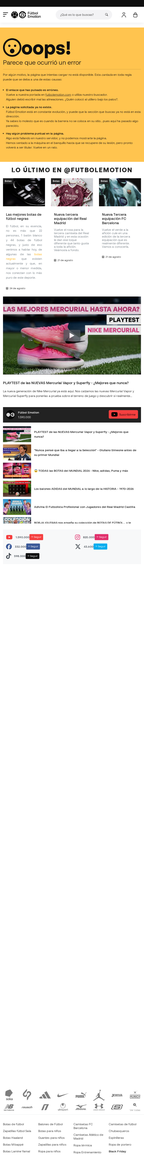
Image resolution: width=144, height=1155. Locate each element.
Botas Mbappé (13, 1144)
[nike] (63, 1094)
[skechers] (117, 1106)
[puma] (81, 1094)
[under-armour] (99, 1106)
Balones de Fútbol (50, 1124)
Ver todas (135, 1110)
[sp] (27, 1094)
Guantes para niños (51, 1137)
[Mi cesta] (135, 14)
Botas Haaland (13, 1137)
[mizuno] (81, 1106)
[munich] (135, 1094)
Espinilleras (116, 1137)
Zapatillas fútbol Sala (17, 1131)
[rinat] (45, 1106)
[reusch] (27, 1106)
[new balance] (9, 1106)
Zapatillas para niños (52, 1144)
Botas (8, 181)
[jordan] (99, 1094)
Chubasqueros (119, 1131)
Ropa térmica (83, 1145)
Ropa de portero (120, 1144)
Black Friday (117, 1151)
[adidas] (45, 1094)
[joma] (117, 1094)
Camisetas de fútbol (122, 1124)
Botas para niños (49, 1131)
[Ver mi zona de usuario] (124, 14)
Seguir (37, 536)
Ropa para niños (49, 1151)
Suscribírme (127, 414)
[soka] (9, 1094)
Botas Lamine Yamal (16, 1151)
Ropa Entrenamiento (87, 1152)
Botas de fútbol (13, 1124)
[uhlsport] (63, 1106)
